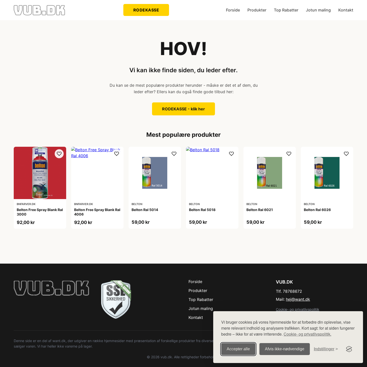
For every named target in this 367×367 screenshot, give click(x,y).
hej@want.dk (298, 299)
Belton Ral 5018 (202, 210)
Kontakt (345, 9)
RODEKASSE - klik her (183, 108)
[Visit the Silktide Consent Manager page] (349, 349)
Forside (233, 9)
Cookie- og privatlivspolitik (297, 309)
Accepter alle (238, 349)
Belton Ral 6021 (259, 210)
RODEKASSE (146, 9)
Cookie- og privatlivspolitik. (307, 334)
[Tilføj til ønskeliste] (59, 153)
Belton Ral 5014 (145, 210)
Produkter (256, 9)
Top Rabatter (286, 9)
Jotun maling (318, 9)
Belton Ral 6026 (317, 210)
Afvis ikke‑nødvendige (284, 349)
